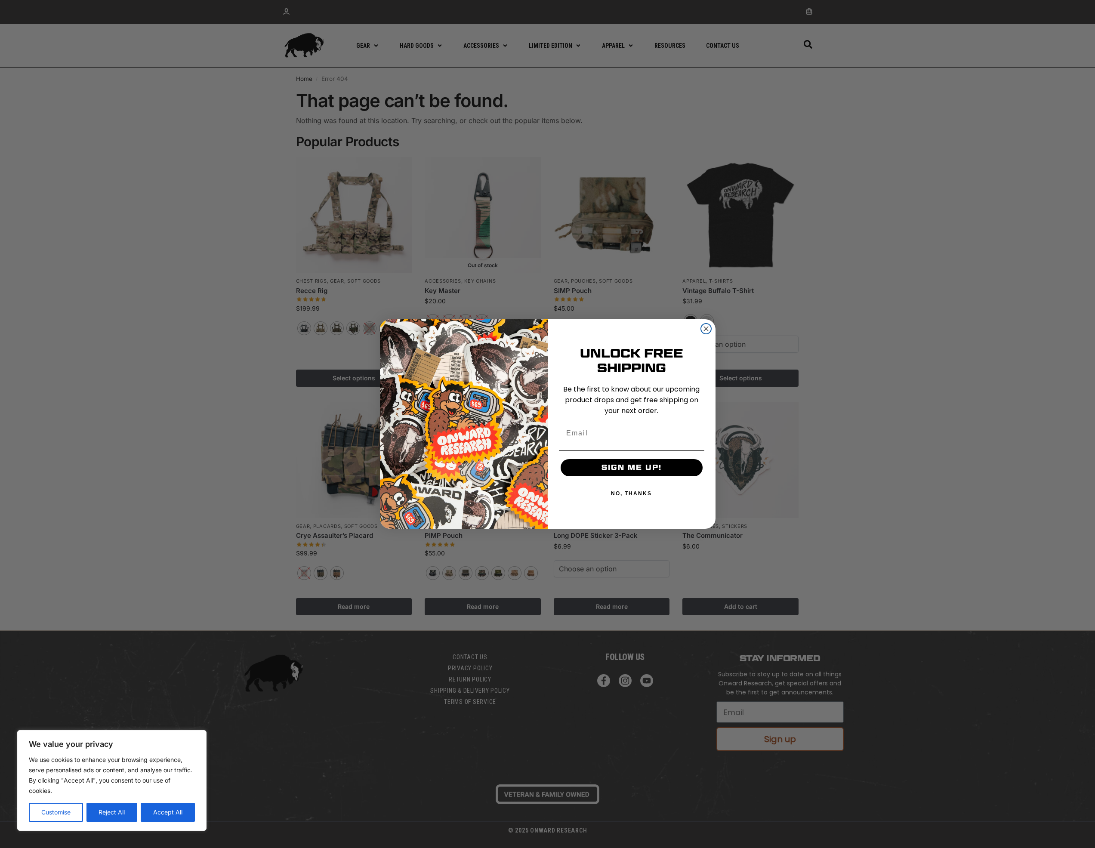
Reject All (112, 812)
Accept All (167, 812)
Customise (56, 812)
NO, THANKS (631, 493)
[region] (112, 780)
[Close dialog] (706, 329)
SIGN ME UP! (631, 467)
